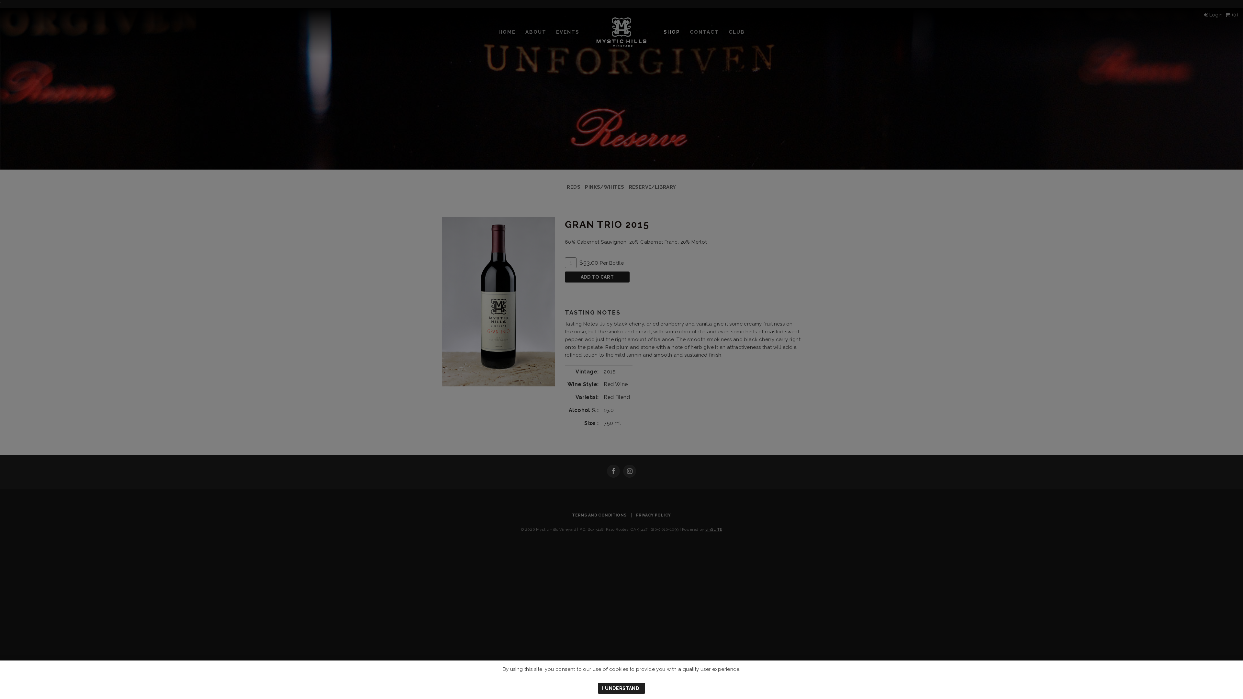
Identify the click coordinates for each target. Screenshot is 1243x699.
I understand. (621, 688)
